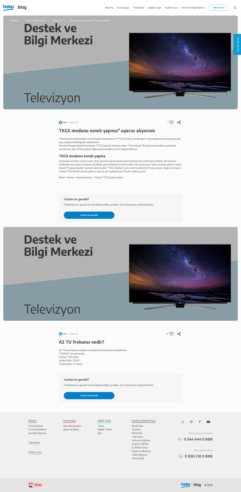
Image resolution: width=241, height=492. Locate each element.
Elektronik (137, 433)
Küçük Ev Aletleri (140, 444)
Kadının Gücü (35, 452)
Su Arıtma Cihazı (140, 447)
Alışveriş (32, 420)
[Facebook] (199, 421)
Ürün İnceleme (35, 425)
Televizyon (137, 436)
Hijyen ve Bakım (71, 429)
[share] (179, 122)
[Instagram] (191, 421)
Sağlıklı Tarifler (105, 429)
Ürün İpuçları (69, 420)
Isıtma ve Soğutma (141, 440)
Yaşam (101, 425)
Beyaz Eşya (137, 425)
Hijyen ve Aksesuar (141, 451)
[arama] (235, 7)
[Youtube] (208, 421)
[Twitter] (182, 421)
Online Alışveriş (139, 454)
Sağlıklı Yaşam (104, 420)
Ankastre (136, 429)
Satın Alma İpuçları (72, 425)
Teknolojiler (34, 442)
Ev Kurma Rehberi (37, 429)
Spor (100, 433)
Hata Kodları (138, 458)
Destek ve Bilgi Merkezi (144, 420)
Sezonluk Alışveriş (37, 433)
